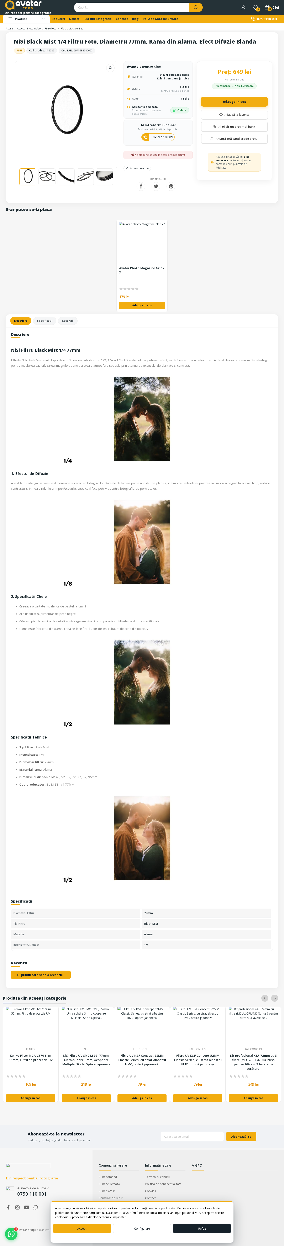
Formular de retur (110, 1198)
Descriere (20, 320)
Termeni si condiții (157, 1177)
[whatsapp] (35, 1207)
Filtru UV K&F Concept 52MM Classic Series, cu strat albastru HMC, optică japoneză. (198, 1059)
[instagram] (17, 1207)
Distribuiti (141, 186)
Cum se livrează (109, 1184)
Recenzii (68, 320)
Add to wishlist (234, 115)
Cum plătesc (107, 1191)
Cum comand (108, 1177)
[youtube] (26, 1207)
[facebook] (8, 1207)
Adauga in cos (234, 102)
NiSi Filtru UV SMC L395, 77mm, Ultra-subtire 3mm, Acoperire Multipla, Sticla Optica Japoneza (86, 1059)
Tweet (156, 186)
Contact (150, 1198)
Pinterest (171, 186)
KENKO (30, 1049)
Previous (24, 112)
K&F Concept (142, 1049)
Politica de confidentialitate (163, 1184)
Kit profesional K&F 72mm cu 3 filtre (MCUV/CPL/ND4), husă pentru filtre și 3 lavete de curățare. (253, 1062)
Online (181, 110)
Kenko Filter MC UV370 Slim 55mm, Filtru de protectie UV (31, 1057)
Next (107, 112)
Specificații (44, 320)
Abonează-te (241, 1136)
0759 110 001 (267, 18)
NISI (19, 50)
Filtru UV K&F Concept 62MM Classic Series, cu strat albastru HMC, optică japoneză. (142, 1059)
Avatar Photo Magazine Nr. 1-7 (141, 270)
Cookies (150, 1191)
